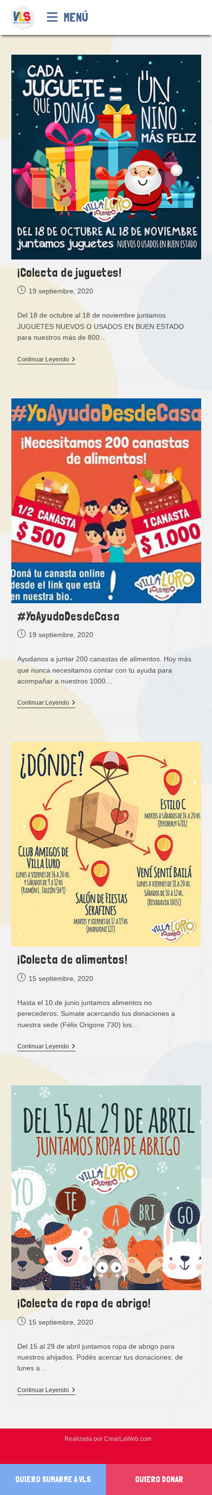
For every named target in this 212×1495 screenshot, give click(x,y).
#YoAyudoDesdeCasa (68, 616)
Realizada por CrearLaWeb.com (108, 1438)
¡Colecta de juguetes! (69, 272)
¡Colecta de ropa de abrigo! (83, 1303)
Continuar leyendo (46, 360)
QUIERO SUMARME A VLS (53, 1479)
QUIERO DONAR (159, 1479)
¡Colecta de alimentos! (72, 959)
